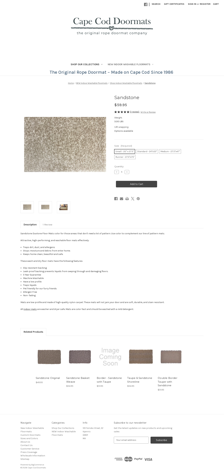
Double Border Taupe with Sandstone (167, 381)
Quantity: (119, 166)
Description (30, 224)
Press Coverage (28, 452)
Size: (123, 145)
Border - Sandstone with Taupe (109, 379)
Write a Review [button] (148, 112)
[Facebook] (145, 4)
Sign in (192, 4)
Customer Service (29, 448)
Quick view (46, 354)
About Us (25, 441)
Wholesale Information (32, 455)
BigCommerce (37, 465)
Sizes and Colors (29, 438)
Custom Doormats (30, 435)
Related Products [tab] (33, 331)
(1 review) (135, 111)
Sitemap (24, 459)
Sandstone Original (48, 378)
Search (156, 4)
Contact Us (26, 445)
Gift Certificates (174, 4)
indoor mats (30, 309)
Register (205, 4)
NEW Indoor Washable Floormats (129, 64)
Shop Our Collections (85, 64)
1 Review (47, 224)
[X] (132, 198)
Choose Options (49, 359)
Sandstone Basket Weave (78, 379)
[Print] (127, 198)
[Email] (121, 198)
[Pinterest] (138, 198)
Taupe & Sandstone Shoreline (139, 379)
